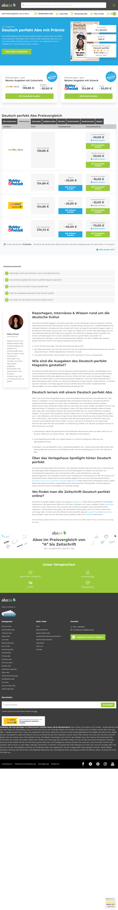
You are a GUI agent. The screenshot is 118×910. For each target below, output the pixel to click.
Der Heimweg (50, 740)
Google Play (92, 512)
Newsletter (109, 504)
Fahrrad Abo (6, 653)
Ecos (49, 481)
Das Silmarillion (22, 750)
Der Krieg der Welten (56, 730)
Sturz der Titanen (89, 737)
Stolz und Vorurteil (33, 730)
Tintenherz (52, 745)
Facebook (89, 514)
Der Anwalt (13, 740)
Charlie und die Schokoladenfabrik (74, 732)
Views (87, 745)
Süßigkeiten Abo (8, 679)
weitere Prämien (99, 140)
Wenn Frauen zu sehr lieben (18, 745)
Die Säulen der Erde (66, 745)
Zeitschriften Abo (45, 14)
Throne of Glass (81, 740)
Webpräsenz (77, 502)
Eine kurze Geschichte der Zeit (45, 735)
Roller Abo (5, 672)
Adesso (74, 481)
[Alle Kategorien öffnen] (114, 5)
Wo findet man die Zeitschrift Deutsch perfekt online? (31, 300)
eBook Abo (6, 636)
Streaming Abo (80, 14)
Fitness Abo (6, 656)
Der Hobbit (92, 732)
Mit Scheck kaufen (88, 96)
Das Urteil (51, 742)
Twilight (93, 730)
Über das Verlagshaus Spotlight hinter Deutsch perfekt (32, 293)
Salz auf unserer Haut (14, 737)
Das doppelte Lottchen (23, 747)
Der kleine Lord (88, 727)
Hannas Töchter (71, 742)
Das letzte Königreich (97, 740)
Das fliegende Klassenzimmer (41, 750)
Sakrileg (33, 745)
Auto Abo (64, 14)
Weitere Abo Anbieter (44, 639)
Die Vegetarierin (56, 747)
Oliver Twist (23, 732)
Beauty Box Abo (8, 643)
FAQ (37, 626)
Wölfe (103, 747)
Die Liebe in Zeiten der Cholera (31, 740)
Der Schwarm (84, 742)
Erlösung (110, 740)
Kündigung (43, 764)
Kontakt (39, 649)
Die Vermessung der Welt (35, 742)
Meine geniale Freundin (90, 747)
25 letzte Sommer (109, 750)
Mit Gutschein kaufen (29, 96)
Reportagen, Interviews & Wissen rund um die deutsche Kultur (35, 273)
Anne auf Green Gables (9, 742)
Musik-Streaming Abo (10, 676)
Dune (44, 730)
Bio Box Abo (6, 666)
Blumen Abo (6, 626)
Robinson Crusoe (65, 735)
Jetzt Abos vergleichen (16, 52)
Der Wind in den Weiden (71, 737)
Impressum (7, 764)
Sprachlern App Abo (9, 669)
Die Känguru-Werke (78, 750)
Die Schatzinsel (103, 737)
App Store (108, 512)
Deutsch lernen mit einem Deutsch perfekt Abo (29, 287)
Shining (12, 750)
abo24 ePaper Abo (43, 633)
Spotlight (36, 481)
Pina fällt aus (5, 752)
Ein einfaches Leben (41, 747)
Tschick (106, 742)
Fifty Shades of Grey (32, 737)
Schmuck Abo (7, 662)
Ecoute (43, 481)
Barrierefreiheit (42, 630)
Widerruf (55, 764)
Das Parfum (42, 745)
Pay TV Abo (99, 14)
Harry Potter (76, 727)
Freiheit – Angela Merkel (104, 727)
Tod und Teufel (96, 742)
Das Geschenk (62, 740)
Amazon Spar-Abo (8, 686)
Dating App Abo (8, 689)
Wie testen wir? (107, 250)
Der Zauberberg (19, 730)
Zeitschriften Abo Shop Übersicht (48, 636)
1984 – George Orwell (8, 732)
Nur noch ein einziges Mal (101, 745)
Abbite (109, 747)
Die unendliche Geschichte (39, 732)
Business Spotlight (59, 481)
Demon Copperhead (72, 747)
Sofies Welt (77, 735)
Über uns (39, 646)
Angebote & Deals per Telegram (90, 637)
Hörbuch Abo (7, 633)
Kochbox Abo (7, 659)
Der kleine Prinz (104, 732)
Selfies (71, 740)
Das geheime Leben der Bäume (19, 735)
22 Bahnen (91, 750)
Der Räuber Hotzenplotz (50, 737)
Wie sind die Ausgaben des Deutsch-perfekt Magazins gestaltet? (36, 280)
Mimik (21, 742)
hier (35, 711)
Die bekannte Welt (61, 750)
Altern (98, 750)
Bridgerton (59, 742)
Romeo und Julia (89, 735)
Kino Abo (5, 682)
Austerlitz (4, 750)
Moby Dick (55, 732)
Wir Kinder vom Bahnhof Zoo (77, 730)
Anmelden (108, 705)
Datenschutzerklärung (25, 764)
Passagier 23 (79, 745)
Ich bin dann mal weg (106, 730)
